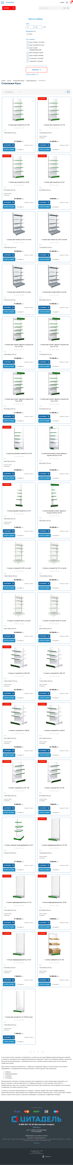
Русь (30, 34)
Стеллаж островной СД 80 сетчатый (54, 621)
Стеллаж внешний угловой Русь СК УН (19, 511)
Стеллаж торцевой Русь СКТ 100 (18, 788)
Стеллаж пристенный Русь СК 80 (19, 182)
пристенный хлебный (36, 55)
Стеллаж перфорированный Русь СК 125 (18, 902)
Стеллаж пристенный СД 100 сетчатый (18, 239)
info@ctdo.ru (36, 1127)
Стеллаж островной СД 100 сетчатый (19, 568)
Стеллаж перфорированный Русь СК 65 (19, 960)
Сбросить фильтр (31, 74)
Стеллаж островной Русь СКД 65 (54, 730)
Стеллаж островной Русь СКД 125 (54, 673)
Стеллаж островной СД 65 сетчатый (18, 621)
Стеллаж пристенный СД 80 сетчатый (54, 292)
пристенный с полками (36, 42)
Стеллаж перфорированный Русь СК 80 (54, 902)
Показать (36, 70)
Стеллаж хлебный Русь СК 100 (54, 960)
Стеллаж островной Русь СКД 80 (18, 730)
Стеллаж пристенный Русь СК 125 (54, 125)
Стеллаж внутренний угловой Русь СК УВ (19, 453)
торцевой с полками (36, 61)
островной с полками (36, 58)
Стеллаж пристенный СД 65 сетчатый (19, 292)
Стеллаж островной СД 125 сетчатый (54, 568)
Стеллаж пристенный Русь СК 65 (54, 182)
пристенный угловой (36, 53)
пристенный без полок (36, 45)
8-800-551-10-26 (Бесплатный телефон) (36, 1124)
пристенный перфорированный (35, 49)
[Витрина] (68, 92)
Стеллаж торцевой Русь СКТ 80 (54, 788)
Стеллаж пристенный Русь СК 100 (18, 125)
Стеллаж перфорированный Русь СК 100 (54, 845)
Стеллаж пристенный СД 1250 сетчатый (54, 239)
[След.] (42, 1052)
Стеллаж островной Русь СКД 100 (19, 673)
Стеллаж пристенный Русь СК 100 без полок (19, 1017)
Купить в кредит (9, 149)
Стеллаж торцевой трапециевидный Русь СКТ (18, 845)
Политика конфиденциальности (36, 1153)
